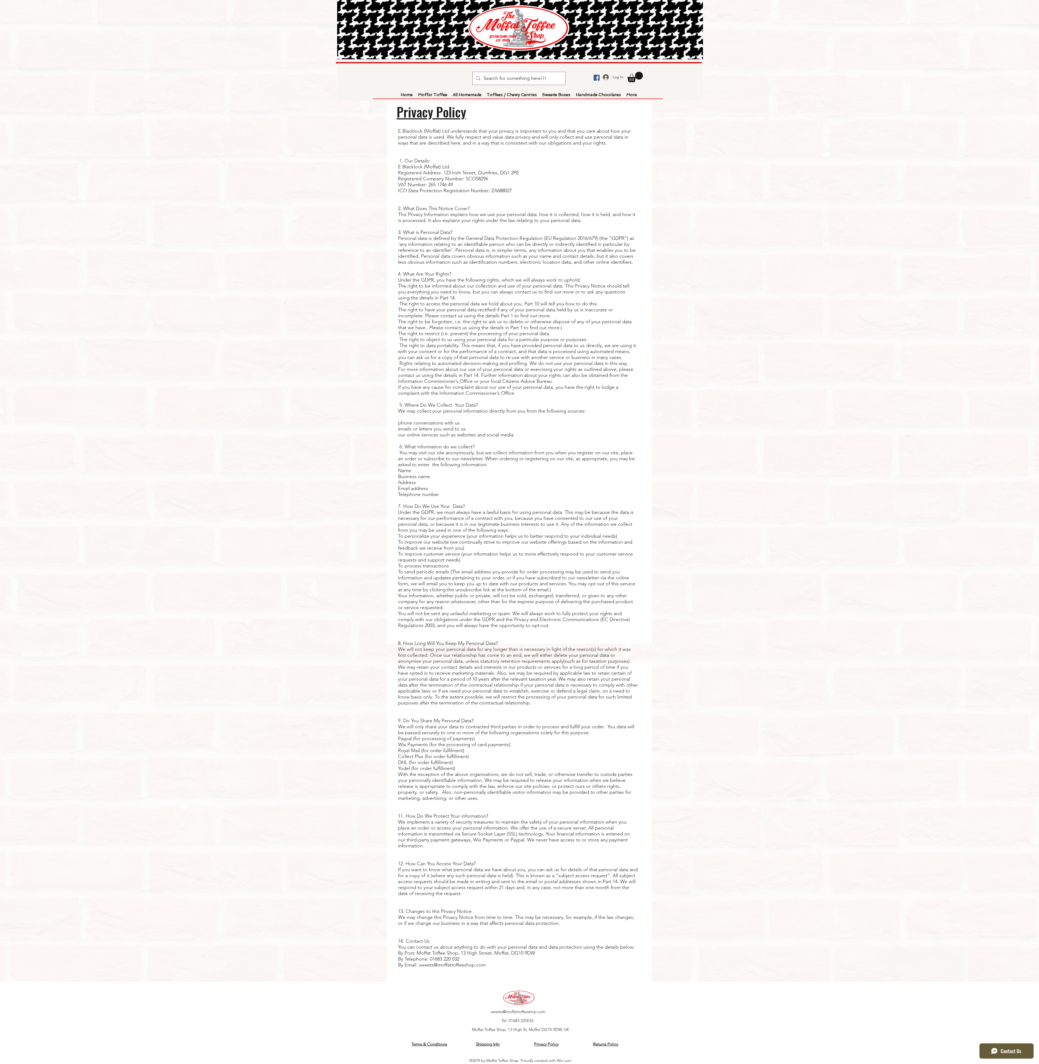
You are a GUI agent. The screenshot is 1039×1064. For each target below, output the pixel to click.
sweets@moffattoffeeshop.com (518, 1011)
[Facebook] (597, 78)
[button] (635, 77)
